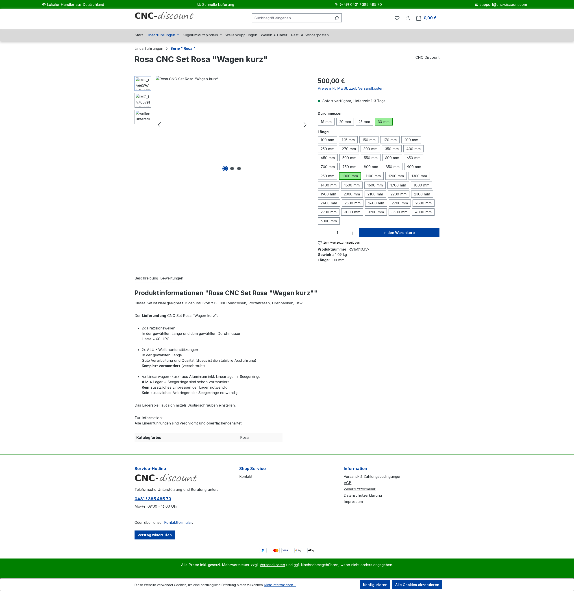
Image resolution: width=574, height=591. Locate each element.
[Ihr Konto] (407, 17)
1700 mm (398, 185)
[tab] (146, 278)
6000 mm (329, 221)
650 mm (413, 158)
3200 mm (376, 212)
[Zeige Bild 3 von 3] (239, 168)
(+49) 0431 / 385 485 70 (361, 4)
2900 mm (329, 212)
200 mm (411, 140)
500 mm (349, 158)
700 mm (328, 167)
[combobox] (291, 17)
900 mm (414, 167)
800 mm (371, 167)
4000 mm (423, 212)
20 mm (345, 121)
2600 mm (376, 203)
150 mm (369, 140)
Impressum (353, 501)
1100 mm (373, 176)
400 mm (413, 149)
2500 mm (353, 203)
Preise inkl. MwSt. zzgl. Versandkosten (350, 88)
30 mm (383, 121)
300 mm (370, 149)
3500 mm (399, 212)
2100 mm (375, 194)
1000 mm (350, 176)
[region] (221, 124)
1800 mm (421, 185)
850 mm (393, 167)
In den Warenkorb (399, 232)
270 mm (349, 149)
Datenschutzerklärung (363, 495)
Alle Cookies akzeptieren (417, 584)
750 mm (349, 167)
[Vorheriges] (159, 124)
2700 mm (400, 203)
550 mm (371, 158)
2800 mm (423, 203)
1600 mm (375, 185)
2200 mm (399, 194)
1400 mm (329, 185)
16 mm (326, 121)
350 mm (392, 149)
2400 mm (329, 203)
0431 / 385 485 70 (153, 498)
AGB (347, 483)
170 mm (390, 140)
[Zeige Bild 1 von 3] (225, 168)
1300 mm (419, 176)
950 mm (327, 176)
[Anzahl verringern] (322, 232)
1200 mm (396, 176)
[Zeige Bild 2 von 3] (232, 168)
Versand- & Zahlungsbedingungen (372, 476)
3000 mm (352, 212)
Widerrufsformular (360, 489)
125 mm (348, 140)
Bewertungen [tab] (171, 278)
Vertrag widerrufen (154, 535)
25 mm (364, 121)
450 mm (328, 158)
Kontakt (245, 476)
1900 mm (328, 194)
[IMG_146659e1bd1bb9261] (232, 124)
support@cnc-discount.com (503, 4)
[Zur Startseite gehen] (168, 17)
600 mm (392, 158)
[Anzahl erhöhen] (352, 232)
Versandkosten (272, 565)
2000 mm (352, 194)
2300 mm (422, 194)
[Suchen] (336, 17)
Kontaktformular (178, 522)
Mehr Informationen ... (280, 585)
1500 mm (352, 185)
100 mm (327, 140)
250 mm (327, 149)
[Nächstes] (305, 124)
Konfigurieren (375, 584)
